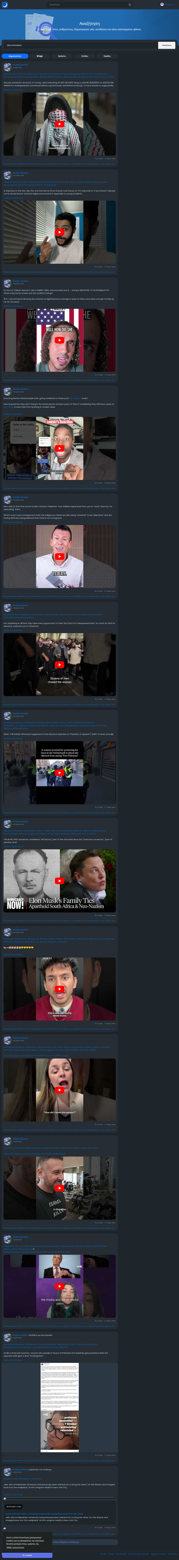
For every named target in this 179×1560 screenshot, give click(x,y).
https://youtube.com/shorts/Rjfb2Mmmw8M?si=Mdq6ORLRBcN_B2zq (37, 1252)
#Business (9, 830)
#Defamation (87, 74)
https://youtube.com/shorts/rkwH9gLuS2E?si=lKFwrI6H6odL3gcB (35, 1153)
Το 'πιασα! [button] (27, 1555)
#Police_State (48, 725)
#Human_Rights (27, 833)
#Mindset (65, 833)
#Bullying (8, 728)
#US (17, 614)
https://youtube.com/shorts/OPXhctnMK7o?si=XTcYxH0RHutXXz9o (36, 1055)
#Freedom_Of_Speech (15, 725)
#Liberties (109, 938)
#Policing (101, 725)
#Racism (8, 182)
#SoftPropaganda (27, 185)
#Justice (65, 74)
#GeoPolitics (93, 76)
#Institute (44, 74)
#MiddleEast (26, 614)
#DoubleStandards (38, 182)
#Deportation (101, 182)
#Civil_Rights (54, 833)
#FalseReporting (12, 617)
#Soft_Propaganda (46, 185)
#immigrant (75, 398)
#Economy (56, 830)
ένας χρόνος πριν (18, 175)
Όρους (112, 1554)
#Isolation (105, 1047)
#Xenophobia (70, 76)
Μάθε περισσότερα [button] (15, 1547)
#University (55, 74)
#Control (60, 725)
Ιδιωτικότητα (121, 1554)
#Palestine (9, 614)
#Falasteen (31, 722)
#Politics (82, 76)
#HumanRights (11, 833)
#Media (43, 76)
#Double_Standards (33, 1347)
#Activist (22, 74)
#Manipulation (95, 614)
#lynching (8, 407)
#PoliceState (33, 725)
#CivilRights (41, 833)
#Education (33, 74)
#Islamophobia (25, 76)
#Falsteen (20, 722)
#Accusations (27, 617)
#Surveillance (33, 1050)
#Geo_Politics (107, 76)
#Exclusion (9, 1050)
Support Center (159, 1554)
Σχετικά (103, 1554)
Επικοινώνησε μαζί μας (139, 1554)
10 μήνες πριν (17, 67)
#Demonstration (88, 725)
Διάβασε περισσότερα (13, 89)
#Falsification (101, 74)
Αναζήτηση (166, 45)
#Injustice (75, 74)
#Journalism (82, 614)
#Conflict (91, 833)
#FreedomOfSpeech (84, 722)
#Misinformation (12, 1246)
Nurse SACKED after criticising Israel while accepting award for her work (44, 1513)
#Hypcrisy (81, 1344)
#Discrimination (55, 76)
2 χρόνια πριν (17, 1141)
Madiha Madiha (20, 64)
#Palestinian (21, 938)
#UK (6, 74)
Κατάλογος (172, 1554)
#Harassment (52, 614)
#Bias (36, 76)
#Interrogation (47, 1050)
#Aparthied (68, 830)
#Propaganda (11, 76)
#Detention (82, 938)
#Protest (12, 74)
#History (89, 182)
